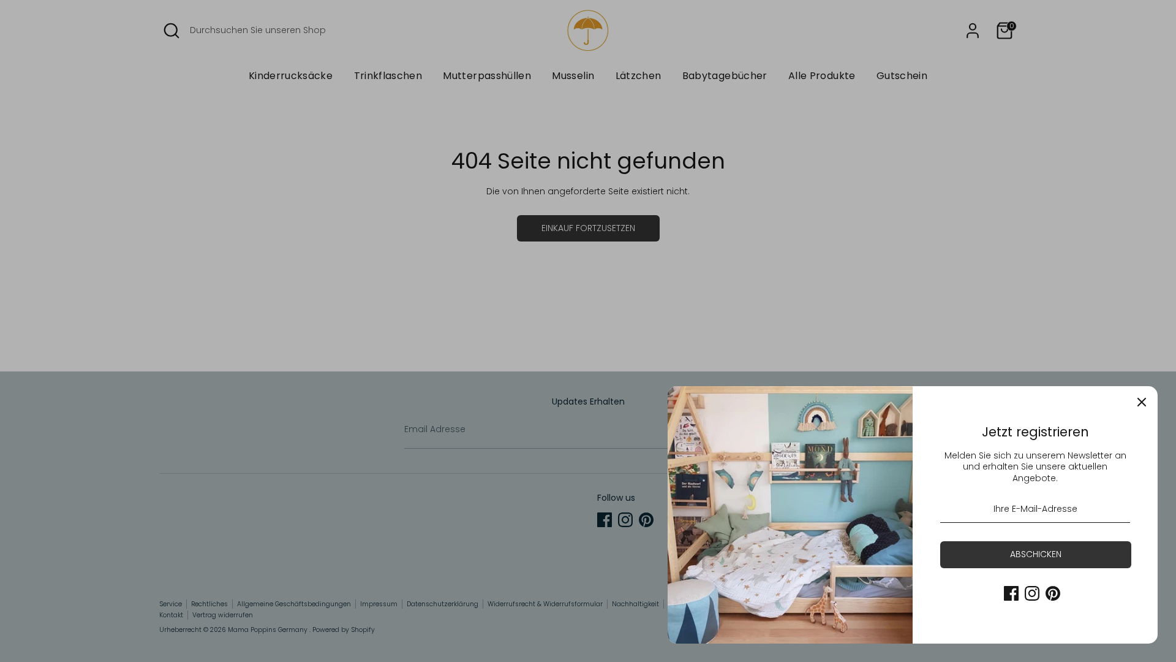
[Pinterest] (1053, 593)
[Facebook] (1011, 593)
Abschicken (1035, 554)
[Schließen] (1141, 402)
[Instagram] (1032, 593)
